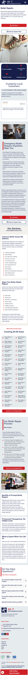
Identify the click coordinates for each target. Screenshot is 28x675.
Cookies (18, 665)
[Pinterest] (7, 634)
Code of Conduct (19, 667)
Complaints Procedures (10, 667)
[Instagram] (5, 634)
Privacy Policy (13, 665)
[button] (25, 2)
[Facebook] (2, 634)
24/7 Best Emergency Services (14, 662)
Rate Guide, (9, 665)
